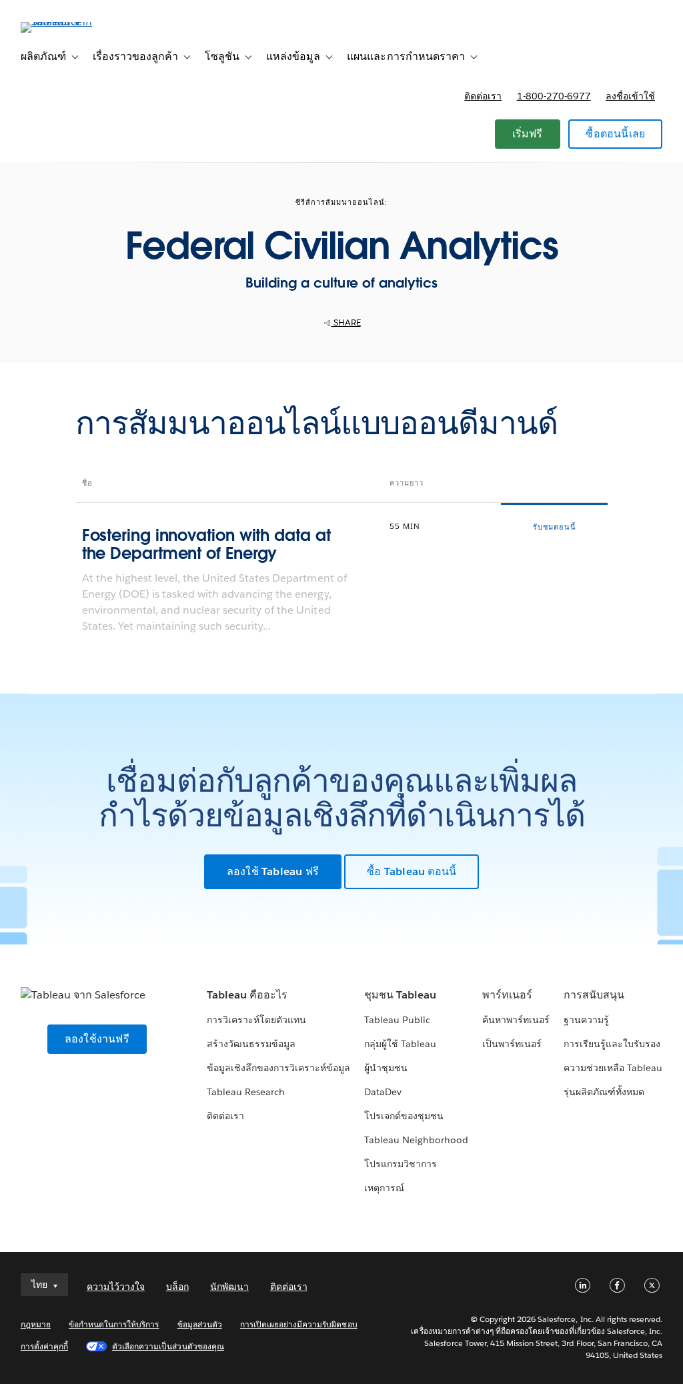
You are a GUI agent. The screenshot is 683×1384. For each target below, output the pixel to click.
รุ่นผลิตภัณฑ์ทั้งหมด (604, 1092)
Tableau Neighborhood (416, 1140)
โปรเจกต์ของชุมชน (404, 1116)
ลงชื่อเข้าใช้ (630, 96)
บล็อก (177, 1287)
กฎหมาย (36, 1324)
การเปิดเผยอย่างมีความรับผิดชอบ (299, 1324)
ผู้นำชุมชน (386, 1068)
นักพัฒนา (229, 1287)
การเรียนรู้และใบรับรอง (612, 1044)
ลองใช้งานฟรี (97, 1039)
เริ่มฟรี (527, 134)
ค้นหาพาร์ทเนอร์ (516, 1020)
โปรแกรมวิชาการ (400, 1164)
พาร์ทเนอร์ (507, 995)
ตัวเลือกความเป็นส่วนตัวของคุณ (168, 1346)
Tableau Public (397, 1020)
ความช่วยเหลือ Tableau (613, 1068)
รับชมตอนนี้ (554, 527)
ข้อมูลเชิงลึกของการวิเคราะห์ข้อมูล (279, 1068)
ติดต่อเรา (483, 96)
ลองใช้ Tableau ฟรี (273, 871)
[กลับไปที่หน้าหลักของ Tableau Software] (71, 22)
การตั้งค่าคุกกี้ (44, 1346)
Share (346, 322)
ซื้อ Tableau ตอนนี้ (411, 871)
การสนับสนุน (594, 995)
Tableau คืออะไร (247, 995)
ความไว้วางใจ (116, 1287)
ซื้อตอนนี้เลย (615, 134)
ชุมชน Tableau (400, 995)
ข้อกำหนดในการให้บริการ (114, 1324)
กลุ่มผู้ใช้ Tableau (400, 1044)
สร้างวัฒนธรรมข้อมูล (251, 1044)
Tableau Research (246, 1092)
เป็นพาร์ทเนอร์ (512, 1044)
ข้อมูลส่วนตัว (199, 1324)
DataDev (383, 1092)
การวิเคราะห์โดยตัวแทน (256, 1020)
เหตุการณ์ (384, 1188)
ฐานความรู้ (586, 1020)
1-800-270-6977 (554, 96)
